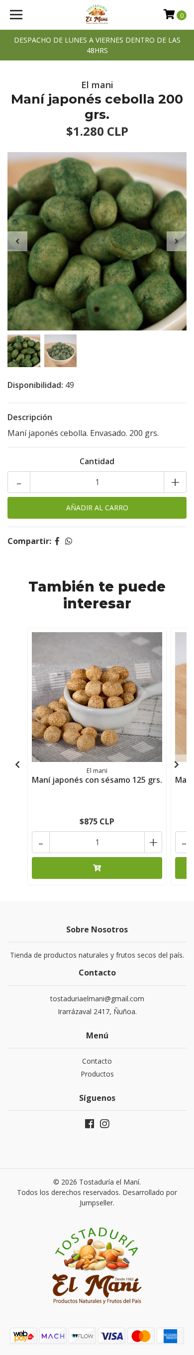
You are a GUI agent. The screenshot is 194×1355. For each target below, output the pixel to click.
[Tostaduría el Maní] (97, 15)
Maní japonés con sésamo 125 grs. (97, 779)
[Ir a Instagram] (104, 1126)
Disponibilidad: (35, 384)
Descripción (29, 417)
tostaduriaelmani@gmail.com (97, 998)
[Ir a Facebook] (89, 1126)
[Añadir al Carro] (97, 868)
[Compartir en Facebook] (57, 541)
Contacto (97, 1061)
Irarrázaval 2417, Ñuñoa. (97, 1011)
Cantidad (97, 461)
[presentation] (17, 241)
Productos (97, 1074)
